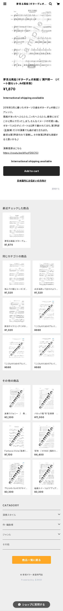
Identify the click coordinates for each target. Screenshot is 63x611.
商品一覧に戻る (31, 560)
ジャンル (7, 534)
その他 (6, 544)
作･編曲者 (8, 524)
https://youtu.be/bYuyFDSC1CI (20, 152)
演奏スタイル (9, 514)
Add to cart (31, 171)
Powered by (28, 580)
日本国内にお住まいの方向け (31, 180)
